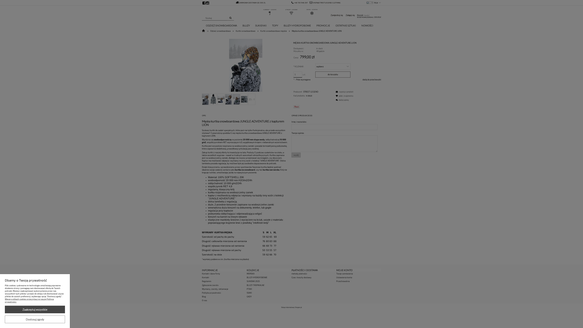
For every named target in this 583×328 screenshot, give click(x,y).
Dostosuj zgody (35, 319)
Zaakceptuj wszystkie (34, 309)
